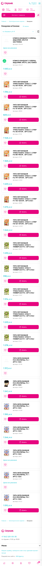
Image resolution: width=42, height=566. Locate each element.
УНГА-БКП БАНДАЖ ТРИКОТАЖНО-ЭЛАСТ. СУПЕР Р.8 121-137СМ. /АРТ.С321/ (25, 222)
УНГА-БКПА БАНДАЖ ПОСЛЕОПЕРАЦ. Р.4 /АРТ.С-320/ (21, 406)
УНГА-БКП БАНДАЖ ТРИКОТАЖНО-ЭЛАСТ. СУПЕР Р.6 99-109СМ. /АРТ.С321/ (25, 176)
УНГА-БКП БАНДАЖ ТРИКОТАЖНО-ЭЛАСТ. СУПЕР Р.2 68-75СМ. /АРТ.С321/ (25, 84)
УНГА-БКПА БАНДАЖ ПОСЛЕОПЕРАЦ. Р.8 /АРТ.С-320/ (21, 497)
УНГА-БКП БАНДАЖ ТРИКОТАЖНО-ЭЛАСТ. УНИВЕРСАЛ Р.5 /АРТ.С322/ (24, 291)
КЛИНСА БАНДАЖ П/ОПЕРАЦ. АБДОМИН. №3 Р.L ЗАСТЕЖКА (25, 61)
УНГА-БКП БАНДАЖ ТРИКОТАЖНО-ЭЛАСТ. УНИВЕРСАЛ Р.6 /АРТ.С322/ (24, 314)
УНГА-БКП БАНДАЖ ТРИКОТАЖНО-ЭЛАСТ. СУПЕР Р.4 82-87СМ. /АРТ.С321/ (25, 130)
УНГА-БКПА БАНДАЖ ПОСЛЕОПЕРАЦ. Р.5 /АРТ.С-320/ (21, 429)
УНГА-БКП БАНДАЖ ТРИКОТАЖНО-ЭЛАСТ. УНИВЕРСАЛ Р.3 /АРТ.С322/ (24, 245)
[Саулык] (7, 3)
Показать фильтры (38, 31)
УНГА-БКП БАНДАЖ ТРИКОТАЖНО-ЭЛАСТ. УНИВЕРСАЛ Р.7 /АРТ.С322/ (24, 337)
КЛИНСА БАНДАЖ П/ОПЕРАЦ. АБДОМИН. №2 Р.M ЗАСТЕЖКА (24, 40)
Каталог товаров (18, 15)
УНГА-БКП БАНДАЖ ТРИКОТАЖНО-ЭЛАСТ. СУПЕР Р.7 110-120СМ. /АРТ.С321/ (25, 199)
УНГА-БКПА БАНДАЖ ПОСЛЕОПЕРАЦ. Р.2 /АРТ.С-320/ (21, 360)
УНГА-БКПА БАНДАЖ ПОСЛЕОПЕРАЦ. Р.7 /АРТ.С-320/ (21, 475)
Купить (24, 97)
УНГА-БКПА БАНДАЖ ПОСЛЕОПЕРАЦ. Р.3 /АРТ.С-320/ (21, 383)
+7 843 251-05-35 (9, 536)
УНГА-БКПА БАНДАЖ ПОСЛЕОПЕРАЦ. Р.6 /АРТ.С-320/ (21, 452)
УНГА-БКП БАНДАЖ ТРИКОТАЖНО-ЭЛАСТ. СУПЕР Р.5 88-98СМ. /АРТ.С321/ (25, 153)
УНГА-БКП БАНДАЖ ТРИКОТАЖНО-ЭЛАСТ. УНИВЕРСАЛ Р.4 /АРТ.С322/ (24, 268)
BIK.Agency (20, 556)
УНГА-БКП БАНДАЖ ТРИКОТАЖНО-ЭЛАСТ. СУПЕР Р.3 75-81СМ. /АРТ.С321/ (25, 107)
